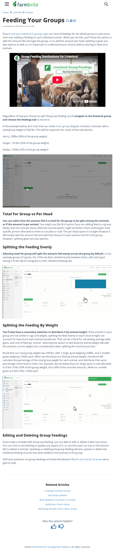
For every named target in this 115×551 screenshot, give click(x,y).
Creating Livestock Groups (57, 490)
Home (6, 12)
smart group (62, 126)
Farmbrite (37, 546)
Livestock (17, 12)
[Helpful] (54, 527)
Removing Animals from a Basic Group (57, 508)
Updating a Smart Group (57, 504)
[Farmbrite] (26, 2)
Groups (29, 12)
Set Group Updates (57, 495)
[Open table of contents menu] (7, 3)
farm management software (56, 546)
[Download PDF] (67, 20)
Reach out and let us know (87, 459)
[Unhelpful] (61, 527)
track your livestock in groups (26, 33)
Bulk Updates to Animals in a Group (57, 499)
